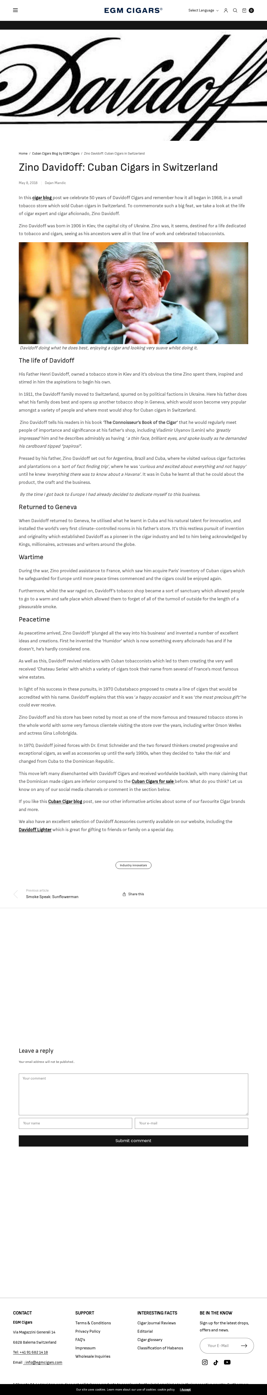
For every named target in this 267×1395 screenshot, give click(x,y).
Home (23, 153)
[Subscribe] (247, 1346)
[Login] (226, 10)
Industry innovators (133, 865)
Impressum (85, 1348)
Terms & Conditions (93, 1323)
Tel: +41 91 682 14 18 (30, 1352)
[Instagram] (205, 1362)
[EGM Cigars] (133, 10)
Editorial (145, 1331)
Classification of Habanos (160, 1348)
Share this (136, 894)
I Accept (185, 1389)
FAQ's (80, 1340)
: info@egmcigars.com (42, 1362)
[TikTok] (216, 1363)
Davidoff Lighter (35, 829)
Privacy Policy (87, 1331)
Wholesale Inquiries (92, 1356)
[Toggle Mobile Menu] (19, 10)
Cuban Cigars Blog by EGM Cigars (56, 153)
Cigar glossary (149, 1340)
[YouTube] (227, 1362)
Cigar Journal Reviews (156, 1323)
